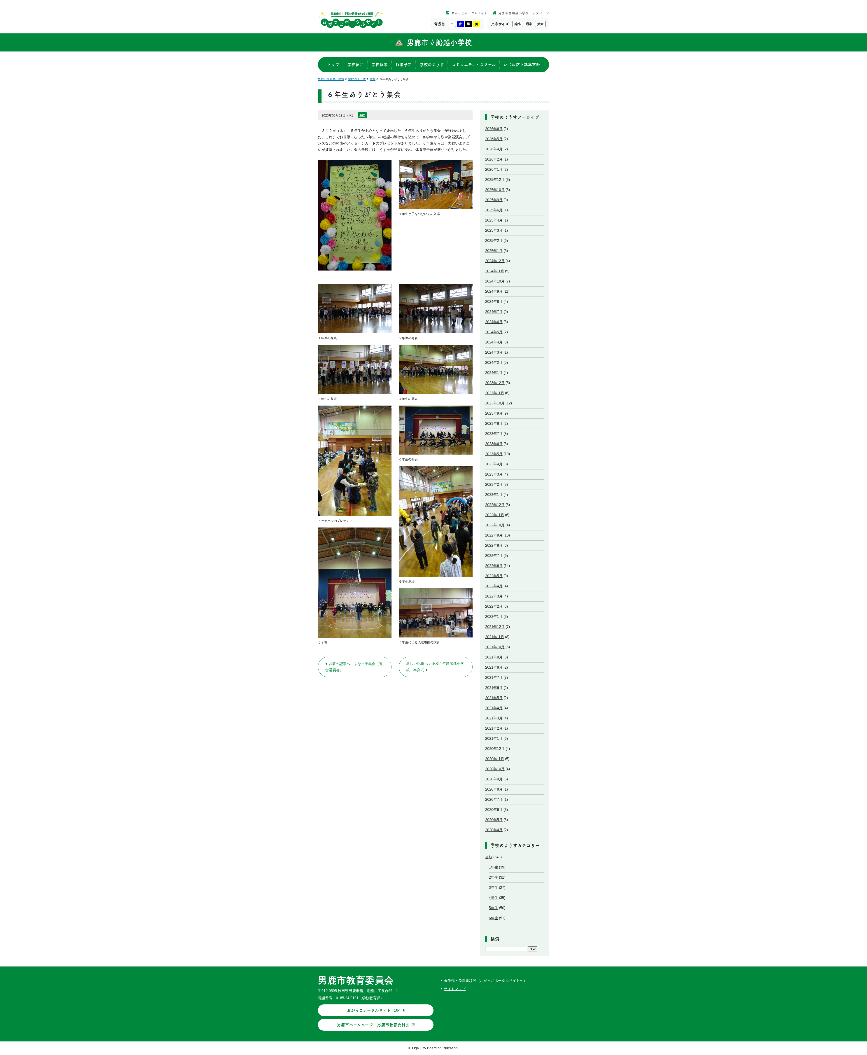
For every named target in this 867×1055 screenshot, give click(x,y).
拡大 (540, 24)
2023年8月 (494, 423)
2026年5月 (494, 139)
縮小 (518, 24)
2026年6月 (494, 129)
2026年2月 (494, 159)
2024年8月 (494, 301)
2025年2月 (494, 241)
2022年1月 (494, 617)
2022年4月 (494, 586)
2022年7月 (494, 556)
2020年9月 (494, 779)
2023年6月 (494, 444)
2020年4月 (494, 830)
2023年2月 (494, 484)
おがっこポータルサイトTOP (373, 1010)
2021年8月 (494, 667)
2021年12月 (495, 627)
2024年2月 (494, 362)
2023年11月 (494, 393)
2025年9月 (494, 200)
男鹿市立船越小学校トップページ (523, 13)
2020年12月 (495, 749)
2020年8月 (494, 789)
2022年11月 (494, 515)
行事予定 (404, 65)
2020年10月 (495, 769)
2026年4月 (494, 149)
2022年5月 (494, 576)
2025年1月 (494, 251)
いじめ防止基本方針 (521, 65)
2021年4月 (494, 708)
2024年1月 (494, 373)
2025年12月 (495, 180)
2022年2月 (494, 606)
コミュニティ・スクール (474, 65)
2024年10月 (495, 281)
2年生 (493, 877)
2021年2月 (494, 728)
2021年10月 (495, 647)
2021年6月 (494, 688)
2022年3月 (494, 596)
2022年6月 (494, 566)
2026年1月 (494, 169)
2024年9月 (494, 291)
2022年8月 (494, 545)
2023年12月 (495, 383)
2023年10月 (495, 403)
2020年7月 (494, 799)
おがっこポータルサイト (469, 13)
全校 (362, 115)
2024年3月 (494, 352)
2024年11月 (494, 271)
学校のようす (432, 65)
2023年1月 (494, 495)
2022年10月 (495, 525)
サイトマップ (455, 989)
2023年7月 (494, 434)
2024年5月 (494, 332)
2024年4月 (494, 342)
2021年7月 (494, 677)
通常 (529, 24)
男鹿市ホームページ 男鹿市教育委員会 (373, 1025)
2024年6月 (494, 322)
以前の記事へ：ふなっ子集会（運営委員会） (354, 667)
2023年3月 (494, 474)
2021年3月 (494, 718)
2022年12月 (495, 505)
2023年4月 (494, 464)
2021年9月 (494, 657)
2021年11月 (494, 637)
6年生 (493, 918)
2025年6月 (494, 210)
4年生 (493, 898)
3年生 (493, 887)
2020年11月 (494, 759)
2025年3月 (494, 230)
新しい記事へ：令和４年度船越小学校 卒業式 (435, 667)
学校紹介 (355, 65)
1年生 (493, 867)
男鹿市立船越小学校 (439, 42)
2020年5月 (494, 820)
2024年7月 (494, 312)
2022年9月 (494, 535)
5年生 (493, 908)
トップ (333, 65)
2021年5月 (494, 698)
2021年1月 (494, 738)
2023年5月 (494, 454)
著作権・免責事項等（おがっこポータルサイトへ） (485, 981)
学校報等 (379, 65)
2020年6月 (494, 810)
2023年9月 (494, 413)
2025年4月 (494, 220)
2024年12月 (495, 261)
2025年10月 (495, 190)
